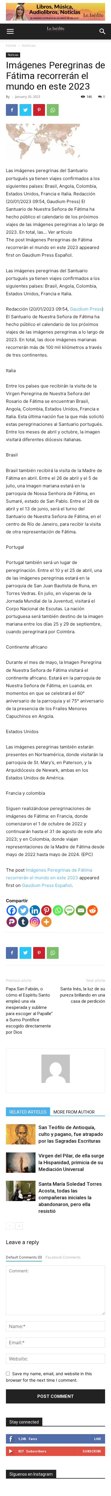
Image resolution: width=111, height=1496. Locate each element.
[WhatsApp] (53, 110)
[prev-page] (9, 1226)
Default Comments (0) (24, 1257)
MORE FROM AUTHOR (74, 1112)
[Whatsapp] (58, 910)
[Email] (81, 910)
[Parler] (12, 922)
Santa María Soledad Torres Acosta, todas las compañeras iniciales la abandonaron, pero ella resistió (70, 1197)
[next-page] (19, 1226)
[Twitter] (25, 110)
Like (97, 1438)
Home (11, 45)
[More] (46, 922)
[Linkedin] (35, 910)
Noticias (29, 45)
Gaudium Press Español (47, 885)
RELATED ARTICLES (27, 1112)
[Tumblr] (23, 922)
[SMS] (69, 910)
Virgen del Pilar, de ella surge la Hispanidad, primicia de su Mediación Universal (71, 1162)
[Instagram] (35, 922)
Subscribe (92, 1451)
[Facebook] (12, 110)
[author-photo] (55, 1082)
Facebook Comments (63, 1257)
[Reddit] (92, 910)
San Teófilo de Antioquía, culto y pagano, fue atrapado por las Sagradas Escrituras (70, 1134)
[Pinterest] (39, 110)
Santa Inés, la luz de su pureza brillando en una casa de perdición (82, 995)
